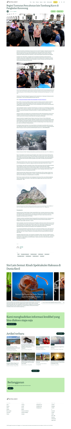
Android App (53, 418)
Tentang (22, 404)
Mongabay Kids (39, 406)
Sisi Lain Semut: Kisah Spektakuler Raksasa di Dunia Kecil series (53, 302)
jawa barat (15, 11)
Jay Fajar (21, 246)
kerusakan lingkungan (25, 254)
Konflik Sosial (40, 254)
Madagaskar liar (39, 404)
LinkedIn (52, 404)
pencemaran (47, 254)
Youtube (52, 407)
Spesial (41, 2)
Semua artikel (59, 333)
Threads (52, 412)
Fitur (30, 2)
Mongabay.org (38, 407)
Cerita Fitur (8, 412)
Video (34, 2)
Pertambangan (28, 256)
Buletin (10, 388)
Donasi (55, 2)
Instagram (53, 406)
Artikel (45, 2)
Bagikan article (60, 11)
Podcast (37, 2)
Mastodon (53, 417)
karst (18, 254)
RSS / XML (53, 415)
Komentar (53, 11)
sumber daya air (35, 256)
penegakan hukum (21, 256)
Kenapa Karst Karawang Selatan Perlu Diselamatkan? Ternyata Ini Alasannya (32, 99)
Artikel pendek (49, 2)
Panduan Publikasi (24, 412)
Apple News (53, 420)
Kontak (22, 406)
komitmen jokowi (33, 254)
